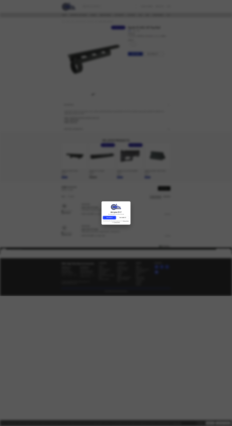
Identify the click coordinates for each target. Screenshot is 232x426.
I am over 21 (109, 217)
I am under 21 (122, 217)
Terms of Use (126, 221)
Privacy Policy (117, 222)
